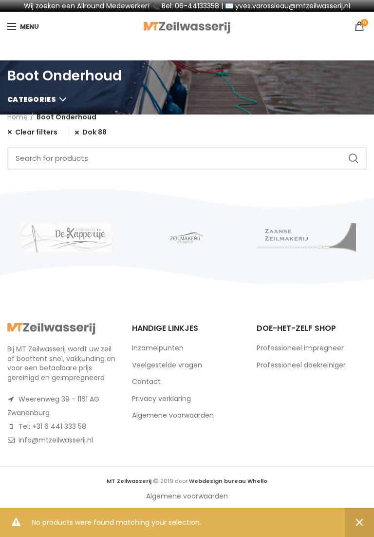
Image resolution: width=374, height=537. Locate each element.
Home (17, 117)
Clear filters (36, 132)
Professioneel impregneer (300, 348)
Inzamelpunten (158, 348)
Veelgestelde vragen (167, 365)
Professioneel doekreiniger (301, 365)
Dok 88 (94, 132)
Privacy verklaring (161, 398)
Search (353, 158)
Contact (146, 381)
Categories (31, 99)
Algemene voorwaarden (173, 415)
